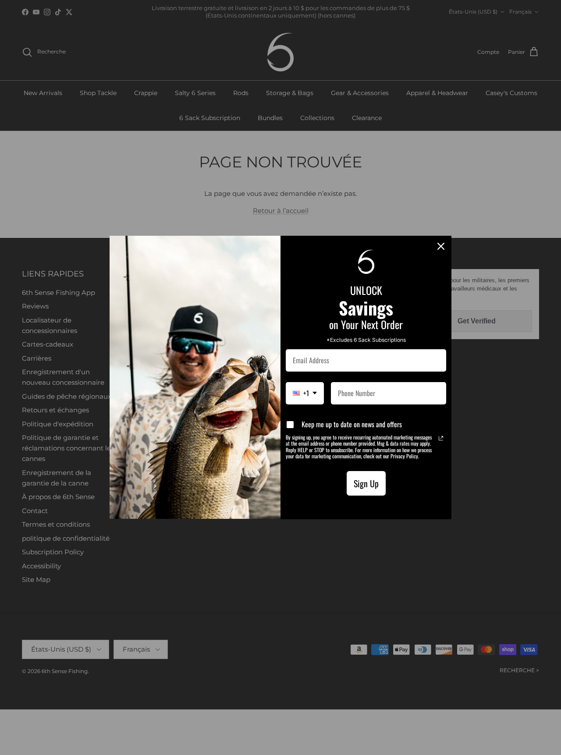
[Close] (440, 246)
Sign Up (366, 483)
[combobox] (305, 393)
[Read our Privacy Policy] (441, 438)
